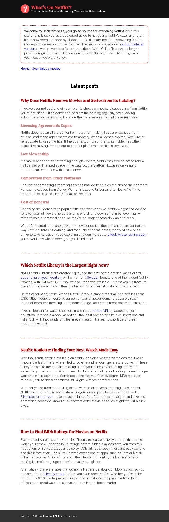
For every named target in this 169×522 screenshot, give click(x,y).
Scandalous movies (46, 69)
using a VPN (100, 311)
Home (25, 69)
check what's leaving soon (126, 235)
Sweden (93, 278)
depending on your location (41, 278)
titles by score (54, 474)
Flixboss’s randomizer (37, 397)
